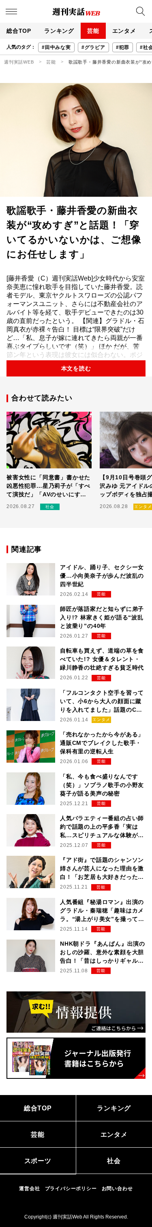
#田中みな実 (56, 47)
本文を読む (76, 368)
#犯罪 (122, 47)
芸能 (93, 31)
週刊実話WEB (19, 62)
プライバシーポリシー (71, 1188)
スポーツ (37, 1160)
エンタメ (124, 31)
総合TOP (18, 31)
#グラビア (93, 47)
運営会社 (29, 1188)
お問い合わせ (117, 1188)
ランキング (59, 31)
